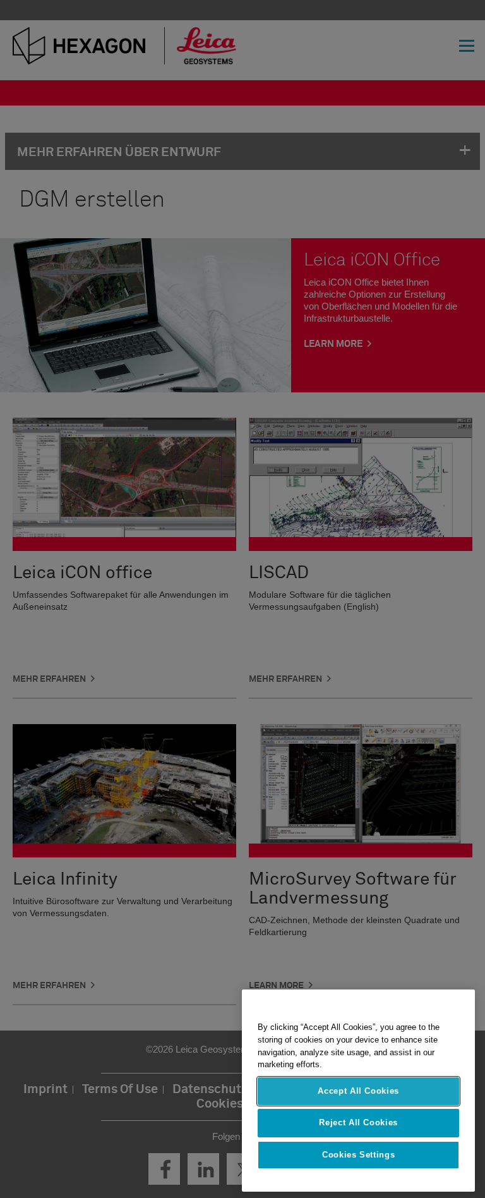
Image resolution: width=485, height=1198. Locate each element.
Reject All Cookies (358, 1122)
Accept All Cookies (358, 1091)
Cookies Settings (358, 1154)
